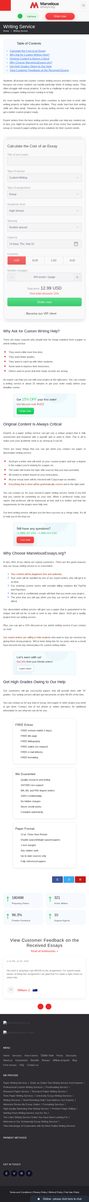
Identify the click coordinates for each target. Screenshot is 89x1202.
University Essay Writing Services (54, 1095)
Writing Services (11, 1100)
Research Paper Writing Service (49, 1091)
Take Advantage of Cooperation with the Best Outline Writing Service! (39, 1126)
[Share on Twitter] (69, 879)
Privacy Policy (40, 1192)
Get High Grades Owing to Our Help (31, 66)
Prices (59, 1055)
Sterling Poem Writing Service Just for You (25, 1113)
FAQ (21, 1065)
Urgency (12, 237)
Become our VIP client (41, 313)
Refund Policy (56, 1192)
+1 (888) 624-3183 (47, 533)
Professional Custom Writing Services (23, 1087)
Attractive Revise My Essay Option (21, 1104)
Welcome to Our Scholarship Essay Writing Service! (30, 1121)
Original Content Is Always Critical (29, 58)
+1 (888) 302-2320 (26, 533)
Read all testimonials (43, 951)
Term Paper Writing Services (18, 1095)
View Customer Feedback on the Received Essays (39, 70)
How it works (31, 1055)
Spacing (12, 221)
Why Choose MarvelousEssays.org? (31, 62)
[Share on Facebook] (57, 879)
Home (6, 1055)
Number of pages (17, 270)
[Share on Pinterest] (80, 879)
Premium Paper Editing (63, 1108)
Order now (60, 16)
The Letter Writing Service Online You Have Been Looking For (35, 1117)
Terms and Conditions (20, 1192)
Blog (74, 1060)
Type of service (16, 171)
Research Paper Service (16, 1091)
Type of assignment (18, 187)
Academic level (16, 204)
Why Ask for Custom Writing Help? (30, 54)
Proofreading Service (57, 1087)
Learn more (25, 668)
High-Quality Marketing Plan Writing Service (26, 1108)
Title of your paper (18, 154)
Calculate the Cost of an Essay (28, 50)
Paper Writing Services (15, 1083)
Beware (46, 1060)
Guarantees (21, 1060)
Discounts (71, 1055)
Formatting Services (53, 1104)
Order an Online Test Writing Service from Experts (56, 1083)
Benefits (35, 1060)
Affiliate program (61, 1060)
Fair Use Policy (72, 1192)
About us (8, 1060)
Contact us (32, 1065)
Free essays (10, 1065)
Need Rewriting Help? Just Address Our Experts (48, 1100)
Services (17, 1055)
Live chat (25, 540)
